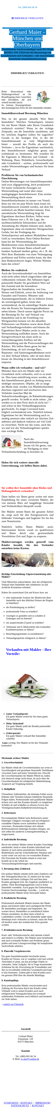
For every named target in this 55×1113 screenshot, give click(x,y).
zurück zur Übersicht (13, 1004)
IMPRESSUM (42, 1103)
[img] (27, 46)
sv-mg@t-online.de (30, 1059)
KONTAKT (26, 1103)
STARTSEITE (11, 1103)
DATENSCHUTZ (20, 1105)
